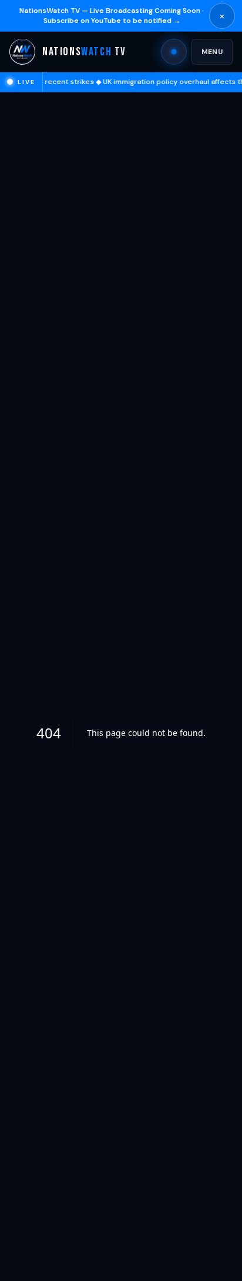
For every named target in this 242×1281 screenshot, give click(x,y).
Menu (212, 51)
